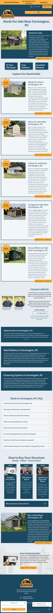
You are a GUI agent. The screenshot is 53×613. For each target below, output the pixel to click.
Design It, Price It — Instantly (42, 113)
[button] (25, 603)
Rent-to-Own (20, 380)
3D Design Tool (36, 89)
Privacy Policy (27, 611)
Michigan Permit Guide (26, 335)
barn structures (38, 129)
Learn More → (44, 2)
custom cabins (44, 168)
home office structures (39, 253)
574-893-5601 (41, 313)
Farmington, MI (42, 144)
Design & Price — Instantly (43, 58)
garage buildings (37, 210)
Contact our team (27, 385)
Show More (26, 339)
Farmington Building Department (18, 333)
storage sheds (35, 520)
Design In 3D (46, 6)
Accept (13, 609)
